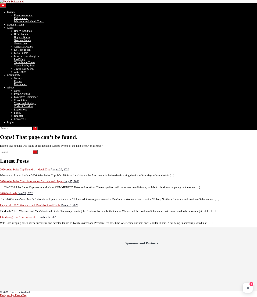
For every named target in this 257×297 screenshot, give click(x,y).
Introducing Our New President (17, 217)
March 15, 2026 (69, 205)
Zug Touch (20, 71)
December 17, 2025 (46, 217)
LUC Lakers (21, 52)
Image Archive (22, 93)
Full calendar (21, 18)
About (10, 87)
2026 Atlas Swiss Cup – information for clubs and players (32, 181)
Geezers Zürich (22, 40)
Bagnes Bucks (22, 37)
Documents (20, 84)
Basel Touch (21, 34)
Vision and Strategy (25, 103)
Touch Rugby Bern (24, 65)
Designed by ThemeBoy (13, 295)
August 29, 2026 (60, 169)
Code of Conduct (23, 106)
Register (18, 115)
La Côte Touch (22, 49)
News (17, 90)
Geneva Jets (20, 43)
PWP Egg (19, 59)
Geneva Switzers (23, 46)
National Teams (15, 24)
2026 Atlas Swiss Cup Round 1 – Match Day (25, 169)
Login (10, 122)
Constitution (20, 100)
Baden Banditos (23, 30)
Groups (18, 78)
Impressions (20, 109)
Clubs (10, 27)
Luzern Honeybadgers (26, 56)
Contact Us (20, 118)
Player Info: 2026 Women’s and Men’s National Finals (30, 205)
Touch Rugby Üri (24, 68)
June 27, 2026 (25, 193)
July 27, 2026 (71, 181)
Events (11, 11)
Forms (17, 112)
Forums (18, 81)
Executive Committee (26, 96)
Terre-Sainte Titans (24, 62)
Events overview (23, 15)
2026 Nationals (8, 193)
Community (13, 74)
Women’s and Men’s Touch (29, 21)
